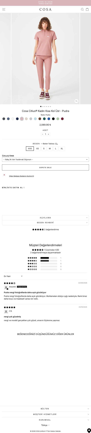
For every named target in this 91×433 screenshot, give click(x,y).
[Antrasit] (4, 119)
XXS (30, 148)
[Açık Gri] (31, 119)
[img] (9, 283)
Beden (44, 144)
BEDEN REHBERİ (45, 222)
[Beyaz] (13, 119)
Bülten (45, 409)
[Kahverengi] (40, 119)
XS (37, 148)
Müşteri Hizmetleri (45, 414)
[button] (38, 229)
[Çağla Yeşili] (58, 119)
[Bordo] (62, 119)
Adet (45, 130)
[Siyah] (53, 119)
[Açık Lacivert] (8, 119)
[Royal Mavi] (49, 119)
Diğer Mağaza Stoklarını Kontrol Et (21, 176)
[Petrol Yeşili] (44, 119)
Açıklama (45, 218)
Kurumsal (45, 420)
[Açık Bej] (26, 119)
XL (62, 148)
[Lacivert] (17, 119)
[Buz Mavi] (35, 119)
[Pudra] (22, 119)
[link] (19, 202)
